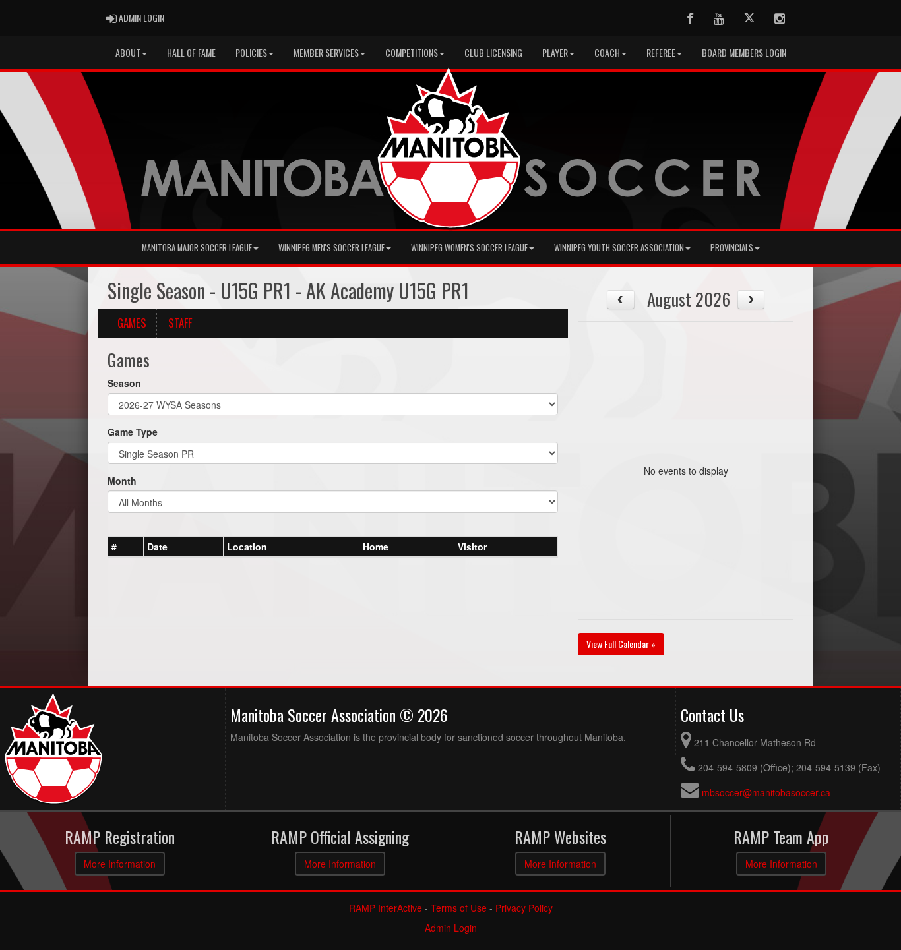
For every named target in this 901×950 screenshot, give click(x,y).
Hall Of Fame (191, 52)
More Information (120, 863)
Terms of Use (459, 907)
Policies (251, 52)
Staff (180, 322)
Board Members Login (744, 52)
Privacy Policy (524, 907)
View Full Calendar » (621, 644)
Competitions (411, 52)
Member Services (326, 52)
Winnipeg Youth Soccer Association (619, 247)
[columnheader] (126, 546)
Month (122, 480)
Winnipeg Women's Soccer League (469, 247)
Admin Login (451, 927)
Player (555, 52)
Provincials (731, 247)
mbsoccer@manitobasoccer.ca (766, 792)
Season (124, 383)
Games (131, 322)
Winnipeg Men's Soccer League (331, 247)
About (127, 52)
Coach (607, 52)
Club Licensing (493, 52)
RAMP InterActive (385, 907)
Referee (660, 52)
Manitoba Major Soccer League (197, 247)
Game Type (133, 431)
